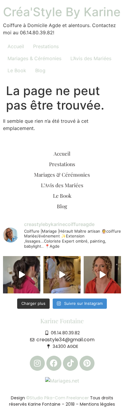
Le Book (17, 70)
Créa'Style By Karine (62, 12)
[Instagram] (37, 363)
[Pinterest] (87, 363)
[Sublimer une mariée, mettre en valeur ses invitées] (102, 274)
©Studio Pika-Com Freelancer (57, 398)
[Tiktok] (70, 363)
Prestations (46, 46)
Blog (40, 70)
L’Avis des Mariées (90, 58)
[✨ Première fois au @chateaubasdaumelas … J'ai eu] (21, 274)
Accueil (16, 46)
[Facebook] (53, 363)
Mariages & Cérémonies (34, 58)
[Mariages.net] (62, 380)
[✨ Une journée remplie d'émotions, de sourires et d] (62, 274)
